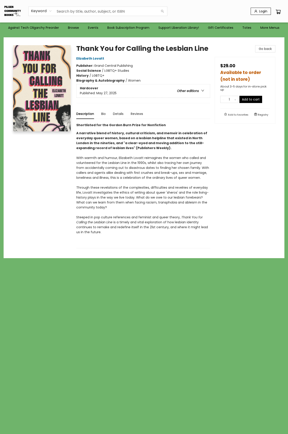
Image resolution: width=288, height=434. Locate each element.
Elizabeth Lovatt (90, 58)
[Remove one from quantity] (223, 99)
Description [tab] (85, 114)
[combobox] (41, 11)
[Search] (162, 11)
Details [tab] (118, 114)
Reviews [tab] (137, 114)
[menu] (144, 27)
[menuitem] (33, 27)
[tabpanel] (143, 185)
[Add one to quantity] (235, 99)
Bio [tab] (103, 114)
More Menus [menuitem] (269, 27)
